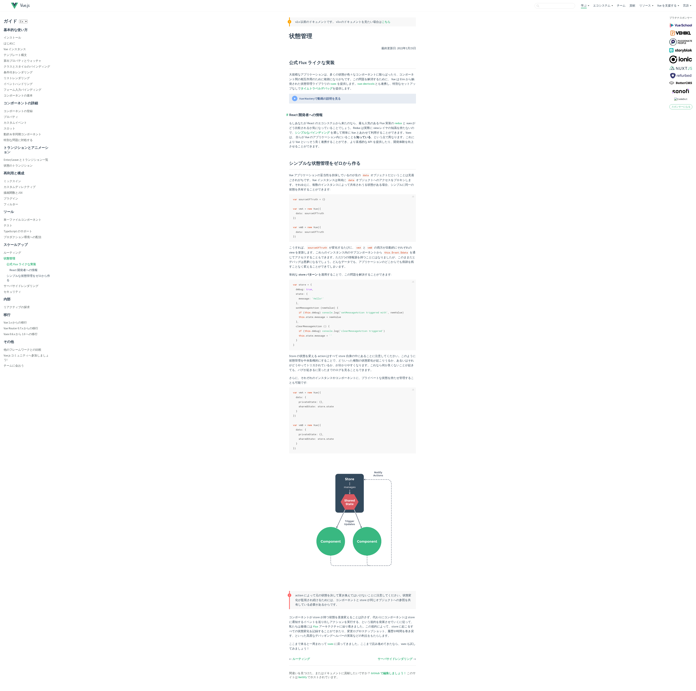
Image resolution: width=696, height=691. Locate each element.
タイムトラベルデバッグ (317, 88)
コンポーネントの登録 (18, 111)
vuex (333, 83)
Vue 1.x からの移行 (15, 322)
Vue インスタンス (15, 49)
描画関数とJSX (13, 192)
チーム (621, 5)
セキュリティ (12, 291)
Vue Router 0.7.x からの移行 (21, 328)
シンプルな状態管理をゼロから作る (325, 163)
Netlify (302, 677)
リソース (645, 5)
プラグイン (11, 198)
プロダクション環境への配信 (22, 237)
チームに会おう (14, 365)
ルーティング (12, 252)
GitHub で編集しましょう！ (389, 673)
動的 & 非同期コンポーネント (22, 134)
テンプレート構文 (15, 55)
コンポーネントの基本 (18, 95)
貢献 (632, 5)
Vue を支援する (667, 5)
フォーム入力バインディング (22, 89)
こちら (386, 22)
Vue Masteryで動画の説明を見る (320, 98)
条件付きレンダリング (18, 72)
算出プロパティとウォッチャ (22, 60)
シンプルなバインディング (312, 132)
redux (398, 123)
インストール (12, 37)
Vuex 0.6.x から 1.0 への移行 (21, 334)
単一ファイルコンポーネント (22, 219)
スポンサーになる (681, 106)
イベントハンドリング (18, 84)
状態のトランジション (18, 165)
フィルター (11, 204)
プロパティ (11, 117)
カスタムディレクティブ (20, 187)
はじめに (9, 43)
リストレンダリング (17, 78)
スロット (9, 128)
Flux (315, 626)
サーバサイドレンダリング (21, 286)
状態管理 (9, 258)
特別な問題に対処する (18, 140)
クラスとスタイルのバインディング (27, 66)
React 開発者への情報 (23, 270)
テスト (8, 225)
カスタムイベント (15, 122)
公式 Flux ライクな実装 (21, 264)
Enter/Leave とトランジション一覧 (26, 159)
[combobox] (555, 6)
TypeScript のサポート (18, 231)
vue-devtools (365, 83)
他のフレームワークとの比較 (22, 349)
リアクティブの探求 (17, 307)
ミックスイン (12, 181)
